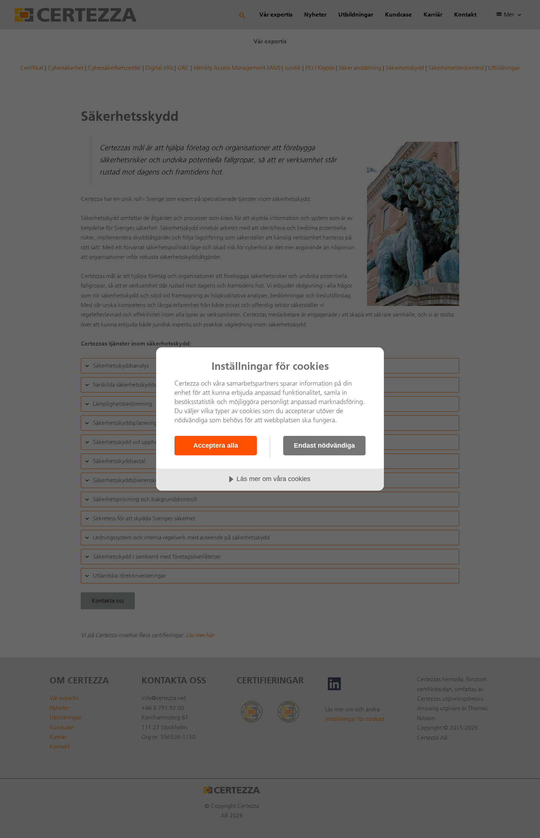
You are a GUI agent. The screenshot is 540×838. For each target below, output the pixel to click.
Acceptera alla (215, 445)
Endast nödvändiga (324, 445)
